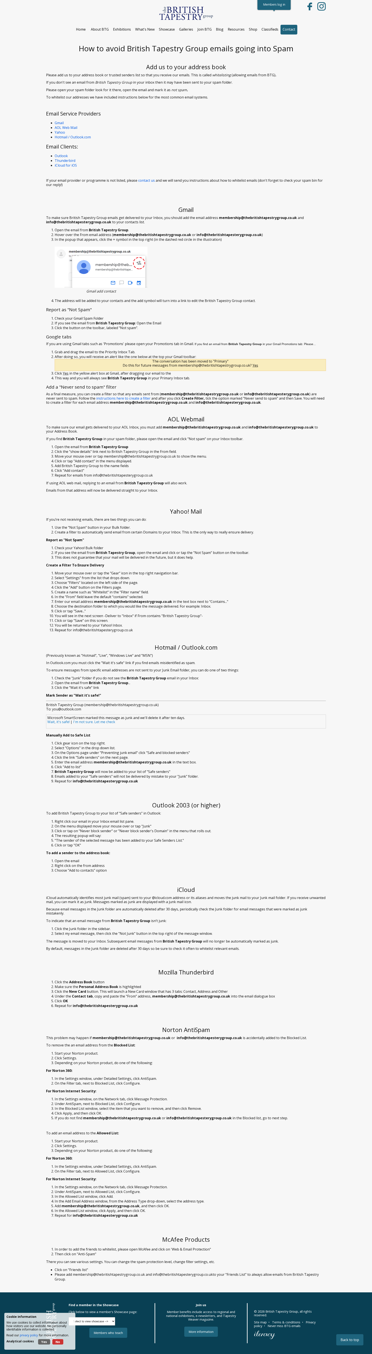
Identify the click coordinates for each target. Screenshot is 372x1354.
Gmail (59, 122)
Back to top (350, 1339)
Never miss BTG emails (284, 1326)
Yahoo (60, 132)
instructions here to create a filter (123, 398)
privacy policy (29, 1335)
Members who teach (108, 1333)
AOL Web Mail (66, 127)
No (58, 1342)
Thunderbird (65, 160)
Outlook (61, 155)
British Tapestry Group (281, 1311)
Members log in (274, 4)
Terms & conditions (286, 1322)
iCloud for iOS (66, 165)
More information (201, 1332)
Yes (44, 1342)
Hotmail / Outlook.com (73, 137)
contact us (146, 180)
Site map (260, 1322)
